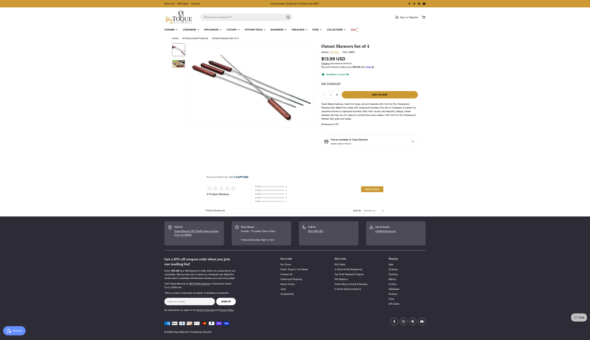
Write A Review (372, 189)
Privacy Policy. (226, 310)
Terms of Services (205, 310)
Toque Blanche (181, 331)
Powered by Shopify (200, 331)
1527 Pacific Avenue (199, 283)
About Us (169, 3)
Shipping (325, 63)
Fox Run (334, 52)
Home (175, 38)
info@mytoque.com (385, 231)
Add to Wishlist (331, 83)
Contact (195, 3)
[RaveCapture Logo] (238, 177)
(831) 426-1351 (315, 231)
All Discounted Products (195, 38)
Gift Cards (182, 3)
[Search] (288, 17)
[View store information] (412, 141)
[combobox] (246, 17)
